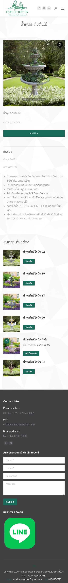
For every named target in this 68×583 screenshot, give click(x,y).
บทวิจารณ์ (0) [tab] (10, 167)
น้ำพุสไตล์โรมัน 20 (34, 317)
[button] (60, 45)
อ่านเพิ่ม (28, 261)
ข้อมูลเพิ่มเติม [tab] (9, 159)
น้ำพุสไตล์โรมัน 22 (34, 251)
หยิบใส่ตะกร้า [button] (31, 353)
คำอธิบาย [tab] (8, 152)
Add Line (34, 133)
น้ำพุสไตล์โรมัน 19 (34, 273)
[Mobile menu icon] (62, 8)
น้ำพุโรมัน (16, 122)
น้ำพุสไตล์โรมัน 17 (34, 295)
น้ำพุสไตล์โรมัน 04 (34, 362)
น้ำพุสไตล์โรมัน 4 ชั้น (35, 339)
